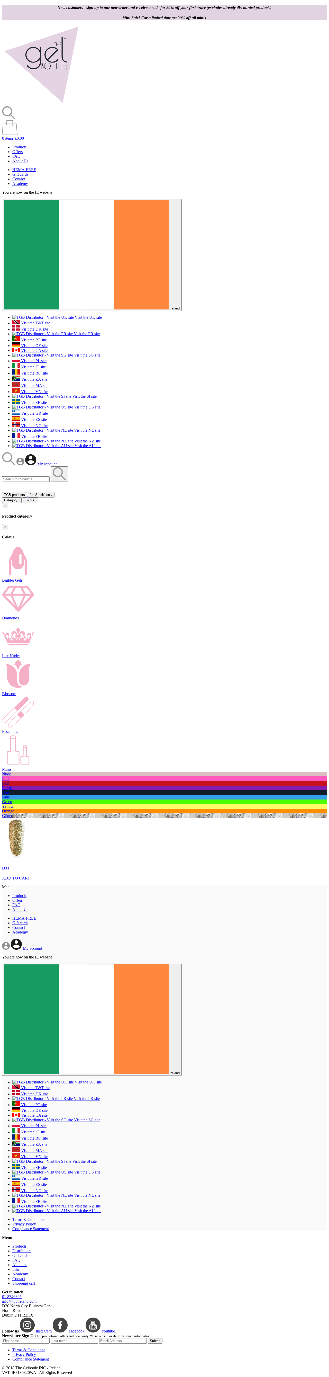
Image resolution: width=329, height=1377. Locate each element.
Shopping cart (23, 1283)
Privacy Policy (24, 1224)
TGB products (14, 495)
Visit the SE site (33, 402)
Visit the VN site (34, 391)
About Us (20, 161)
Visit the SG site (86, 355)
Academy (20, 183)
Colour (30, 500)
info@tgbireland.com (19, 1301)
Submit (155, 1341)
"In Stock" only (41, 495)
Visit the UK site (88, 317)
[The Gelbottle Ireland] (41, 104)
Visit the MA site (34, 385)
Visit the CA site (34, 350)
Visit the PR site (86, 334)
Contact (18, 179)
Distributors (21, 1251)
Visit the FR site (33, 436)
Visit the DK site (34, 329)
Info (15, 1269)
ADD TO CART (16, 878)
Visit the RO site (34, 373)
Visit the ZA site (33, 379)
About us (19, 1265)
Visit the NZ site (87, 441)
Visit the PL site (33, 361)
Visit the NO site (34, 425)
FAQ (16, 156)
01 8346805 (12, 1296)
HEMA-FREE (24, 169)
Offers (17, 151)
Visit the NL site (86, 430)
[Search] (9, 464)
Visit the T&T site (35, 323)
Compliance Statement (30, 1229)
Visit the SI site (84, 396)
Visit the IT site (33, 367)
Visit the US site (86, 407)
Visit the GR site (34, 413)
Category (12, 500)
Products (19, 147)
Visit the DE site (34, 345)
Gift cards (20, 174)
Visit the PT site (33, 340)
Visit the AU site (87, 445)
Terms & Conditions (28, 1219)
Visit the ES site (33, 419)
